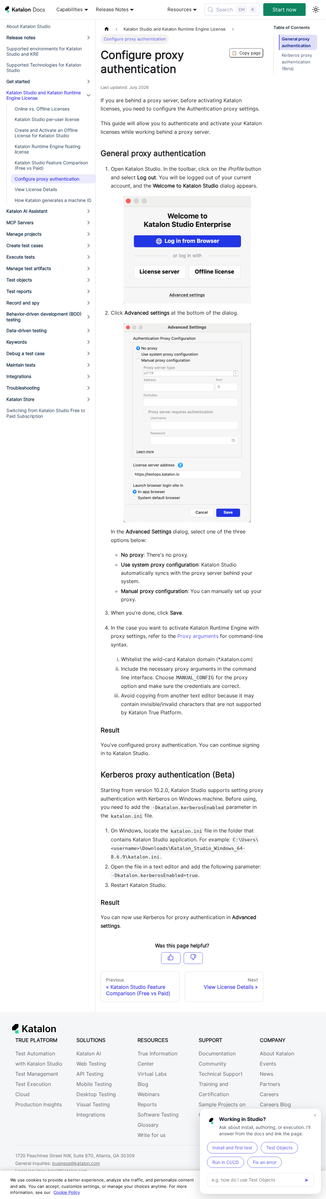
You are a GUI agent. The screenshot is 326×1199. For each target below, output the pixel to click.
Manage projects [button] (23, 234)
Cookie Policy (66, 1192)
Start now (284, 9)
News (266, 1074)
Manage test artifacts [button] (28, 268)
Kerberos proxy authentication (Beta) (297, 62)
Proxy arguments (197, 636)
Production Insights (38, 1104)
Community (212, 1063)
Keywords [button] (16, 342)
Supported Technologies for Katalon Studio (43, 67)
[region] (163, 1185)
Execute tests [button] (20, 257)
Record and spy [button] (22, 302)
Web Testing (91, 1063)
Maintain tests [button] (20, 365)
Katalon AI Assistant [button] (26, 211)
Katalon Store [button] (20, 399)
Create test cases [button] (24, 245)
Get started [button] (18, 81)
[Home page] (107, 29)
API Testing (89, 1074)
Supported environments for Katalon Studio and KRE (44, 51)
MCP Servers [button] (19, 222)
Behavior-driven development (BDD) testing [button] (44, 316)
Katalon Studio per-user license (47, 119)
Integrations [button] (18, 376)
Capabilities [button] (69, 9)
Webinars (148, 1094)
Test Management (36, 1074)
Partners (270, 1084)
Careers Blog (275, 1104)
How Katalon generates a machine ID (53, 200)
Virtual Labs (152, 1074)
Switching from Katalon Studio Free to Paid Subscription (45, 413)
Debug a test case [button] (25, 353)
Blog (143, 1084)
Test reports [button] (19, 291)
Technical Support (221, 1074)
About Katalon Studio (28, 26)
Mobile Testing (94, 1084)
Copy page (246, 52)
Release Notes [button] (112, 9)
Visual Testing (93, 1104)
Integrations (90, 1114)
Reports (147, 1104)
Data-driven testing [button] (26, 330)
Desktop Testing (96, 1094)
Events (268, 1063)
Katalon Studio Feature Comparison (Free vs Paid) (51, 165)
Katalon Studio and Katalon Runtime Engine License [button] (43, 95)
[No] (193, 958)
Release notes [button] (20, 37)
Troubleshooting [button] (23, 387)
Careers (269, 1094)
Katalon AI (88, 1053)
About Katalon (277, 1053)
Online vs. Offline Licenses (42, 108)
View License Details (36, 189)
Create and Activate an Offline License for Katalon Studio (46, 133)
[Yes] (170, 958)
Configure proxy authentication (47, 179)
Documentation (217, 1053)
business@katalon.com (76, 1163)
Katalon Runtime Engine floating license (48, 149)
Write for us (152, 1135)
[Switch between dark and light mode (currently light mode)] (316, 9)
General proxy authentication (296, 42)
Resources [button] (179, 9)
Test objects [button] (19, 279)
